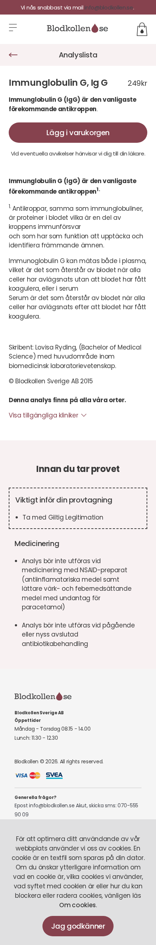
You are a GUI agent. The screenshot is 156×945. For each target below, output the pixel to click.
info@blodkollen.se (109, 7)
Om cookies (77, 905)
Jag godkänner (78, 926)
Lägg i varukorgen (78, 133)
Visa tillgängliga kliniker (43, 415)
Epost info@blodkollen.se (44, 805)
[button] (13, 29)
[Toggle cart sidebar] (142, 29)
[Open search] (137, 16)
